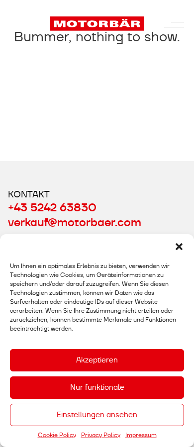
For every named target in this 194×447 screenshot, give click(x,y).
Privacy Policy (100, 435)
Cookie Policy (57, 435)
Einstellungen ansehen (97, 415)
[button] (179, 247)
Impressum (141, 435)
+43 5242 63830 (52, 207)
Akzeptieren (97, 360)
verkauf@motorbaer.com (74, 222)
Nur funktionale (97, 387)
